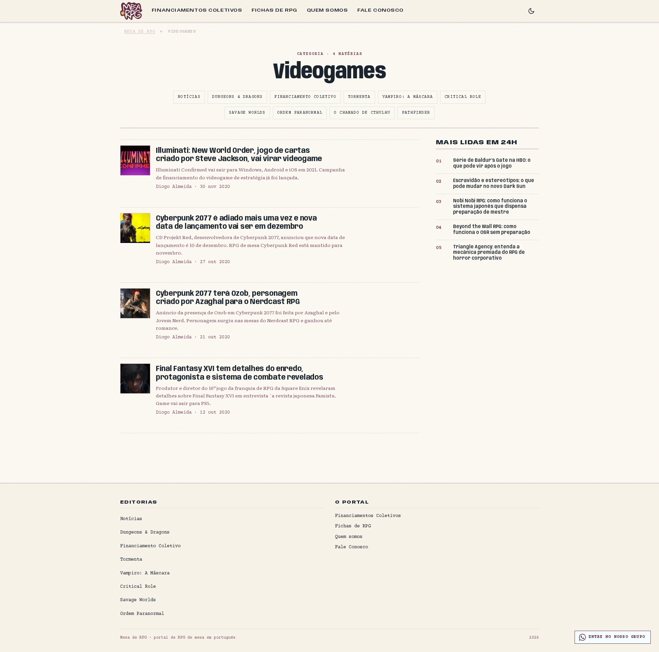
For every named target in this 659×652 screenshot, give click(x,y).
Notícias (189, 97)
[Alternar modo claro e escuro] (531, 11)
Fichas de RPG (274, 10)
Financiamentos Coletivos (197, 10)
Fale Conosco (380, 10)
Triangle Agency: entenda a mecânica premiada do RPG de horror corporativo (489, 253)
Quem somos (327, 10)
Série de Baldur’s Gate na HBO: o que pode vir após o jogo (492, 163)
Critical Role (462, 97)
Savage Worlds (247, 113)
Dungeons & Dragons (237, 97)
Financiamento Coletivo (305, 97)
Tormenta (359, 97)
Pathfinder (416, 113)
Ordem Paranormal (299, 113)
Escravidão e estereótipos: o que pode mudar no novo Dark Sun (493, 183)
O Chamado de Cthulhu (362, 113)
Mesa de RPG (139, 32)
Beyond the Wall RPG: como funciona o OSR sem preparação (491, 229)
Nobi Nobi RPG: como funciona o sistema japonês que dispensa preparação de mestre (490, 207)
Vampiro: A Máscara (407, 97)
